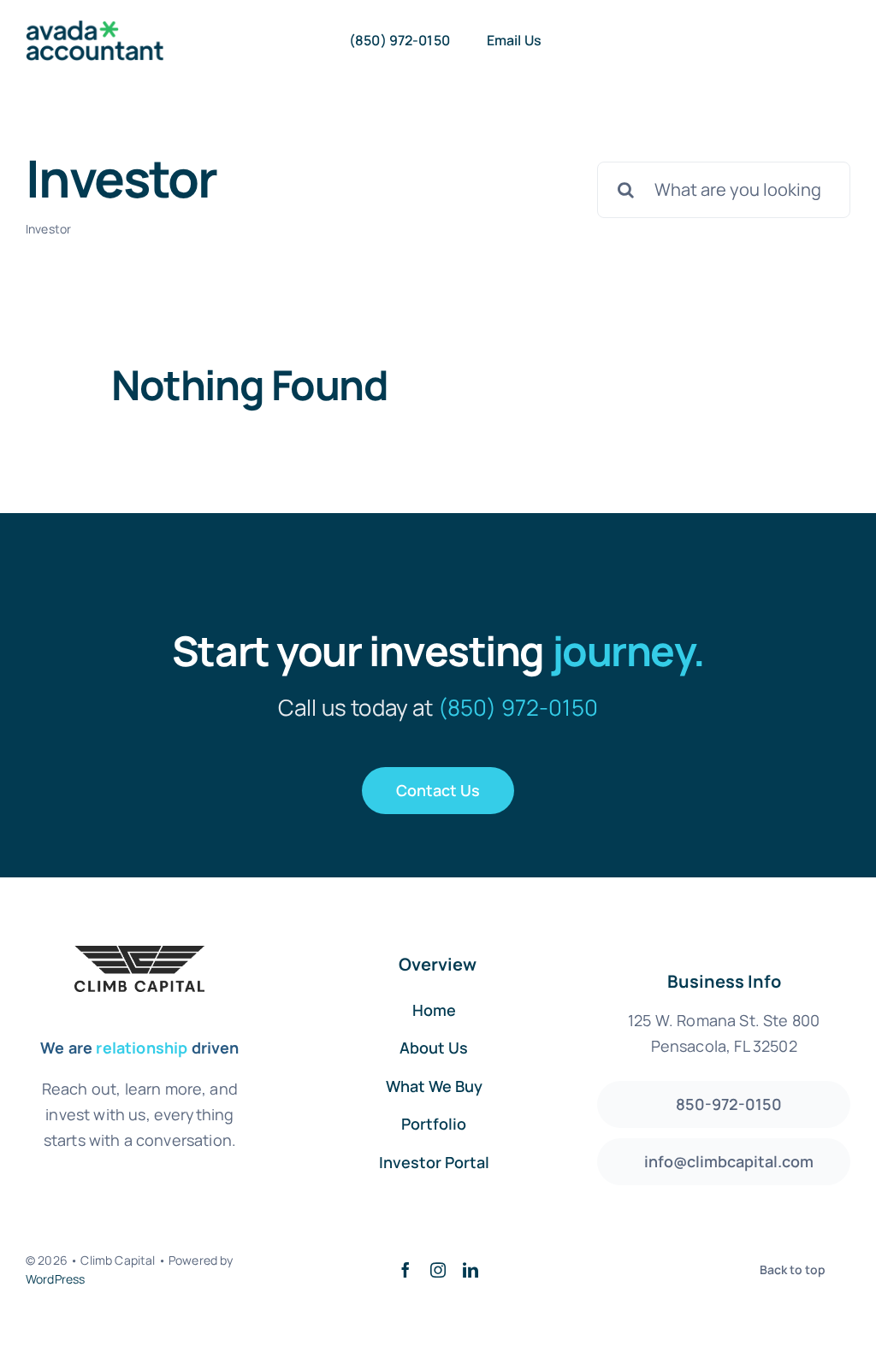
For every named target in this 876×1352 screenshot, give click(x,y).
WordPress (55, 1279)
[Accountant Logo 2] (95, 28)
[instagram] (438, 1270)
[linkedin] (470, 1270)
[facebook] (405, 1270)
